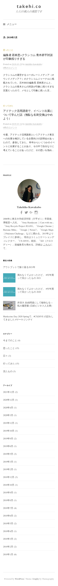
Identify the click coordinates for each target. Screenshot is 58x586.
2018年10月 (8, 484)
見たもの (7, 371)
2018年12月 (8, 477)
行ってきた (8, 106)
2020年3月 (8, 415)
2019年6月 (8, 446)
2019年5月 (8, 453)
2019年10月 (8, 430)
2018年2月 (8, 546)
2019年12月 (8, 422)
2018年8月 (8, 500)
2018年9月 (8, 492)
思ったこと (8, 50)
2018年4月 (8, 531)
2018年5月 (8, 523)
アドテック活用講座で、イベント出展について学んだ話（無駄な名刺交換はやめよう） (28, 114)
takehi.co (29, 6)
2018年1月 (8, 554)
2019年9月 (8, 438)
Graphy (35, 578)
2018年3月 (8, 538)
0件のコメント (10, 67)
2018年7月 (8, 507)
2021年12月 (8, 391)
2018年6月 (8, 515)
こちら (46, 244)
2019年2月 (8, 469)
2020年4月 (8, 407)
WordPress (19, 578)
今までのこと (10, 340)
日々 (5, 355)
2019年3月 (8, 461)
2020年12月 (8, 399)
